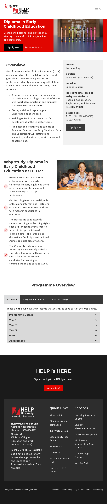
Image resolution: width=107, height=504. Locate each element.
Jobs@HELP (56, 446)
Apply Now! (53, 388)
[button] (53, 314)
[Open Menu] (96, 9)
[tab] (12, 299)
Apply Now (13, 47)
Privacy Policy (67, 490)
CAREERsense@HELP (86, 434)
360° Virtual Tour (59, 431)
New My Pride (82, 463)
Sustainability (98, 490)
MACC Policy (85, 490)
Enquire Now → (33, 47)
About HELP (56, 415)
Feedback (55, 490)
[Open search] (100, 9)
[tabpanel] (53, 325)
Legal (77, 490)
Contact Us (56, 452)
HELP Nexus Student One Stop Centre (84, 444)
